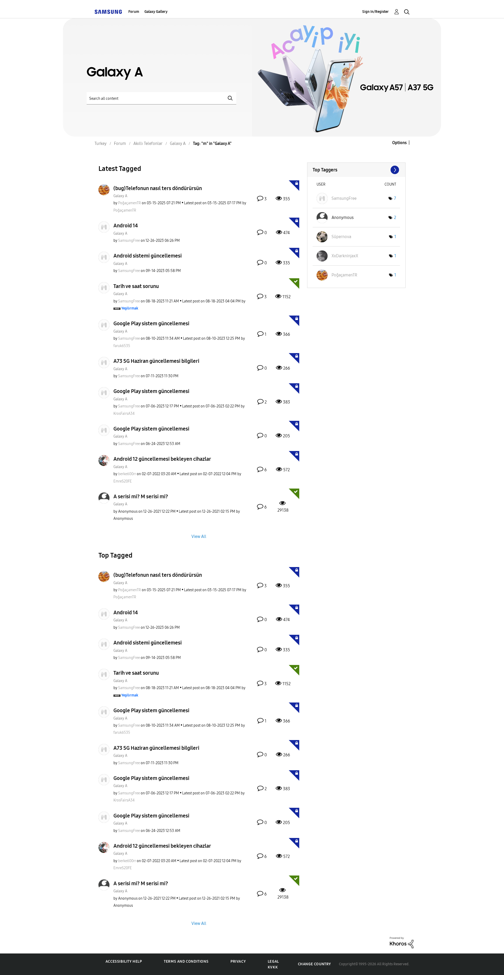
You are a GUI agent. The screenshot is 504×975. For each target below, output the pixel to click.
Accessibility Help (124, 961)
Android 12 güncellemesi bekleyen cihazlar (162, 459)
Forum (133, 11)
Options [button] (399, 142)
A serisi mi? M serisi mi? (140, 496)
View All (198, 536)
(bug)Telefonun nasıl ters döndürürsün (157, 188)
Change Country (314, 964)
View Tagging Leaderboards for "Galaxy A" (356, 170)
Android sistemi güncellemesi (147, 256)
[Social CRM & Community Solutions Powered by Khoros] (401, 942)
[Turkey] (108, 11)
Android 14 (125, 225)
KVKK (273, 967)
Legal (273, 961)
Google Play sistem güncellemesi (151, 323)
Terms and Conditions (186, 961)
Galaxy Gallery (155, 11)
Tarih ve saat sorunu (136, 286)
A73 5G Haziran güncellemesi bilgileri (156, 361)
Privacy (238, 961)
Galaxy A (120, 196)
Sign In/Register (375, 11)
